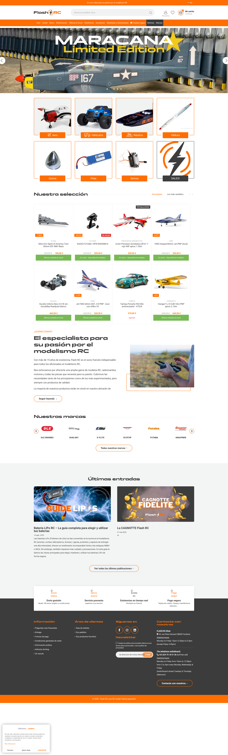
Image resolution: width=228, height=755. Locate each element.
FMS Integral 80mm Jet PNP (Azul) (171, 244)
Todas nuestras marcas (113, 448)
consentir (42, 750)
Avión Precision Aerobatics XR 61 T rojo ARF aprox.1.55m (131, 245)
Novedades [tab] (157, 194)
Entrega (38, 632)
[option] (114, 60)
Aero (55, 135)
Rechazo (10, 750)
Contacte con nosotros (174, 683)
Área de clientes (82, 628)
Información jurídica (43, 645)
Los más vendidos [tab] (175, 194)
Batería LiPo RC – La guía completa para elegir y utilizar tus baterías (71, 529)
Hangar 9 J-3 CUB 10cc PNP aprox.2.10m (171, 305)
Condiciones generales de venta (48, 641)
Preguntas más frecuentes (46, 628)
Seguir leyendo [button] (47, 398)
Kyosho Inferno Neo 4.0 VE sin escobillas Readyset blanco (53, 305)
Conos (52, 178)
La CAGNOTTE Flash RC (133, 528)
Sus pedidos (81, 632)
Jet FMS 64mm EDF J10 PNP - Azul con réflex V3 (92, 305)
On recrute (39, 653)
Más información (10, 744)
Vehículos (97, 135)
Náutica (138, 135)
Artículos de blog (42, 649)
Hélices (175, 135)
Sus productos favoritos (86, 636)
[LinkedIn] (134, 630)
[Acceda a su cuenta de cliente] (165, 12)
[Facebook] (119, 630)
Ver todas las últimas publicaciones (113, 568)
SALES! (175, 178)
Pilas (93, 178)
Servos (134, 178)
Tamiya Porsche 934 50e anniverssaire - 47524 (132, 305)
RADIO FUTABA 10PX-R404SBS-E (92, 244)
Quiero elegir (26, 750)
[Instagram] (127, 630)
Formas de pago (42, 636)
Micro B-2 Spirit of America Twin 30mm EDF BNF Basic (53, 245)
